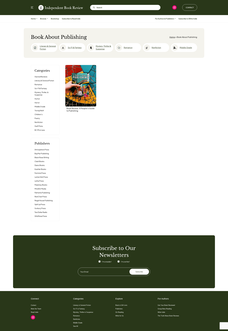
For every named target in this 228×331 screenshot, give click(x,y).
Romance (128, 47)
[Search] (93, 7)
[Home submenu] (36, 18)
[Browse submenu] (47, 18)
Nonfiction (156, 47)
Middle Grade (186, 47)
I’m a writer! (125, 262)
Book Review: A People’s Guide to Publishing (80, 109)
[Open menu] (32, 7)
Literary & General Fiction (48, 47)
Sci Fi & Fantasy (75, 47)
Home (172, 37)
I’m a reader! (107, 262)
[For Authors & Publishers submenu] (175, 18)
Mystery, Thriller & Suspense (103, 47)
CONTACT (190, 7)
